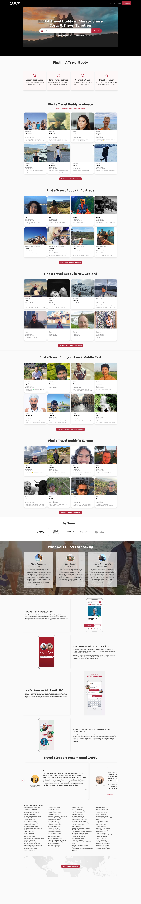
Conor (27, 248)
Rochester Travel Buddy (102, 816)
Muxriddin (28, 134)
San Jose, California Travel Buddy (32, 816)
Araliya (51, 248)
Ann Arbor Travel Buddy (102, 807)
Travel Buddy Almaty (79, 108)
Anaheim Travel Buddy (53, 847)
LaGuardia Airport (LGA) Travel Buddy (57, 840)
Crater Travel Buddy (101, 831)
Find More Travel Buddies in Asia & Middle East (70, 429)
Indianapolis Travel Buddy (30, 848)
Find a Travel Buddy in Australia (70, 190)
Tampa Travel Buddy (29, 847)
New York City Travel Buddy (31, 823)
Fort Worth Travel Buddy (102, 830)
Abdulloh (52, 134)
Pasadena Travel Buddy (101, 823)
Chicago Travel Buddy (29, 811)
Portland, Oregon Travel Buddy (32, 843)
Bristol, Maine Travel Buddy (103, 845)
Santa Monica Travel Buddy (102, 841)
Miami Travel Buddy (77, 830)
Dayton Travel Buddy (101, 840)
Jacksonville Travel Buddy (54, 824)
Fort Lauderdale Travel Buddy (55, 841)
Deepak (51, 415)
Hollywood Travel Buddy (54, 845)
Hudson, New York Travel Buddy (32, 807)
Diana (98, 248)
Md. (97, 415)
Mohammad (76, 384)
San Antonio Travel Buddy (54, 812)
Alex (97, 499)
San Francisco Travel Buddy (31, 826)
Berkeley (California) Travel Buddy (80, 823)
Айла (74, 134)
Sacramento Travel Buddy (54, 818)
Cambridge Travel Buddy (78, 824)
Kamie (75, 165)
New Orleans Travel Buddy (78, 836)
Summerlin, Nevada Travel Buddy (104, 835)
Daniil (27, 165)
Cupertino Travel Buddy (54, 823)
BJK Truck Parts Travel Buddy (103, 828)
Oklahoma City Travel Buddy (103, 848)
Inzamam (99, 384)
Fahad (98, 165)
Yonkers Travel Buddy (29, 850)
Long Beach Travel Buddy (102, 821)
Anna (74, 248)
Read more (45, 791)
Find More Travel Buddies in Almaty (70, 179)
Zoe (26, 300)
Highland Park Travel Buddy (55, 838)
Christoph (52, 499)
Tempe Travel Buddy (101, 824)
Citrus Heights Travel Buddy (79, 821)
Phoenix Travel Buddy (29, 836)
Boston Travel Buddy (29, 835)
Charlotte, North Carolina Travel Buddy (57, 816)
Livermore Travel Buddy (54, 819)
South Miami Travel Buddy (54, 821)
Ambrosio (76, 467)
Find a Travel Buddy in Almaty (70, 104)
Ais (26, 499)
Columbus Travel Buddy (54, 807)
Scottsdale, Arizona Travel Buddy (80, 845)
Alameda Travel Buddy (77, 807)
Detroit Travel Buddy (101, 814)
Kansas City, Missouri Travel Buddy (56, 811)
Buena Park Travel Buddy (78, 814)
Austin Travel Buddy (29, 833)
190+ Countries (62, 35)
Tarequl (51, 384)
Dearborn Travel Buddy (101, 812)
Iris (97, 300)
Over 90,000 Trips (82, 35)
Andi (97, 467)
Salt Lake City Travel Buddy (78, 818)
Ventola (75, 300)
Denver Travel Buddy (29, 819)
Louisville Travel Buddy (101, 826)
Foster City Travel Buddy (102, 838)
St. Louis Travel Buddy (53, 828)
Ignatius (28, 384)
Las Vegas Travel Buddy (78, 816)
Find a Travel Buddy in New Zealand (70, 273)
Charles (75, 332)
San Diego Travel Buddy (30, 841)
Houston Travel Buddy (29, 840)
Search (96, 31)
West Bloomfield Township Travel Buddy (82, 831)
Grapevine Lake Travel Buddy (103, 843)
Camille (98, 332)
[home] (15, 3)
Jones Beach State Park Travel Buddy (81, 828)
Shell (50, 217)
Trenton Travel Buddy (29, 824)
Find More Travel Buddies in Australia (70, 262)
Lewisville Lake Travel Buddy (79, 835)
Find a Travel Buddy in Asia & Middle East (70, 357)
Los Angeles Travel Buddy (30, 809)
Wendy (98, 217)
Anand (75, 499)
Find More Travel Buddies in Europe (70, 512)
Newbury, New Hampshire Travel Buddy (34, 838)
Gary (50, 332)
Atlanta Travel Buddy (29, 818)
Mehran (28, 467)
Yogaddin (28, 415)
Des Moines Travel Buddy (78, 812)
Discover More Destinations (70, 866)
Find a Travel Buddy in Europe (70, 440)
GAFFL (58, 108)
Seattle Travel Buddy (29, 814)
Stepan (98, 134)
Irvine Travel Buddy (53, 835)
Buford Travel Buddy (77, 809)
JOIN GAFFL (126, 3)
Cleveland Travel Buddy (102, 809)
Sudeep (51, 467)
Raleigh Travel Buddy (77, 826)
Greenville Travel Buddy (78, 838)
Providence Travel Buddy (54, 831)
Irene (50, 300)
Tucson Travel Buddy (101, 811)
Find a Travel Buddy (67, 108)
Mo (26, 217)
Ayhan (75, 217)
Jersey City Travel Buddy (30, 821)
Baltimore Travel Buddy (54, 826)
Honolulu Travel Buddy (53, 836)
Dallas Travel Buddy (29, 831)
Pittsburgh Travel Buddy (54, 830)
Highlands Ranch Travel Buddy (79, 819)
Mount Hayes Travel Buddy (55, 833)
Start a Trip (112, 3)
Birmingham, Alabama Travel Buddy (33, 845)
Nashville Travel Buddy (53, 843)
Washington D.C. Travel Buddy (31, 812)
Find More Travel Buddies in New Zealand (70, 345)
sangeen (52, 165)
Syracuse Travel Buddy (101, 836)
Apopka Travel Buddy (77, 847)
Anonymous (76, 415)
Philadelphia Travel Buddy (54, 814)
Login (119, 3)
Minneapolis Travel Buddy (78, 811)
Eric (26, 332)
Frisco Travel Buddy (101, 833)
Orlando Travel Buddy (53, 809)
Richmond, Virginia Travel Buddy (80, 833)
